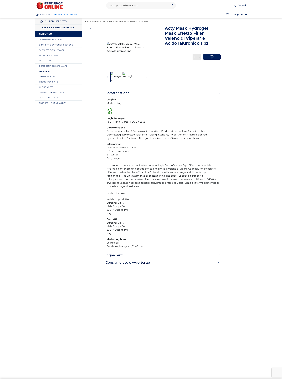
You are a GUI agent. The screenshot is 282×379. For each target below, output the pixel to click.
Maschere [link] (144, 21)
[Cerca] (172, 5)
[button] (127, 47)
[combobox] (138, 5)
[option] (127, 47)
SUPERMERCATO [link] (99, 21)
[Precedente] (107, 77)
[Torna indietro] (91, 28)
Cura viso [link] (134, 21)
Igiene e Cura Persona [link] (118, 21)
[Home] (49, 5)
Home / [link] (88, 21)
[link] (60, 39)
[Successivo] (147, 77)
